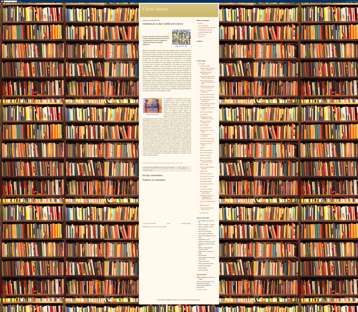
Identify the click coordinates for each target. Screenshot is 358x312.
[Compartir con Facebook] (184, 168)
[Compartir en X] (182, 168)
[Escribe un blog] (180, 168)
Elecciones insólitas (205, 181)
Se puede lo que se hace (207, 138)
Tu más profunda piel (206, 189)
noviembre (203, 66)
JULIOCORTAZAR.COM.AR (206, 28)
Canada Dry (203, 171)
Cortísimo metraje (205, 155)
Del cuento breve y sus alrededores (206, 100)
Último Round (155, 9)
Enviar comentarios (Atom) (159, 226)
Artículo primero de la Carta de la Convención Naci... (207, 82)
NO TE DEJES (204, 125)
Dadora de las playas (206, 150)
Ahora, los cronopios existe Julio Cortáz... (206, 161)
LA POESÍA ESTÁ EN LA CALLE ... (207, 108)
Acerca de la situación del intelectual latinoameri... (207, 77)
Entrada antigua (186, 223)
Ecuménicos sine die (206, 179)
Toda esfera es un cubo (207, 176)
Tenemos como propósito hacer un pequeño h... (207, 69)
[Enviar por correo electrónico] (178, 168)
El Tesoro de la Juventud (207, 94)
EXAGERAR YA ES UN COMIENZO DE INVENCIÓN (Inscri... (207, 197)
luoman (180, 300)
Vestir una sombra (205, 158)
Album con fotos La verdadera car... (205, 121)
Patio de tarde (204, 164)
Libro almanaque (203, 25)
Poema (202, 147)
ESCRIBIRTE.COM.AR (205, 30)
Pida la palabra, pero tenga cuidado (206, 192)
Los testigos (203, 186)
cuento (151, 170)
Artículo (200, 23)
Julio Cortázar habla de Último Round (207, 208)
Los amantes (204, 114)
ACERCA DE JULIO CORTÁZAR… (205, 73)
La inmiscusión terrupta (207, 97)
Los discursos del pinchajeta (205, 135)
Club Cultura (202, 34)
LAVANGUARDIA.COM (205, 32)
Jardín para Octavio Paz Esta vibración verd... (207, 87)
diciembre (203, 212)
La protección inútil (205, 128)
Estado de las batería (206, 112)
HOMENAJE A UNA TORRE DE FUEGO (206, 117)
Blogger (198, 300)
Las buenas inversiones (207, 141)
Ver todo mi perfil (202, 289)
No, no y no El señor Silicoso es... (206, 91)
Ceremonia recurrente (206, 184)
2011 (200, 64)
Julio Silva (201, 36)
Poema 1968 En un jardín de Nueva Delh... (207, 104)
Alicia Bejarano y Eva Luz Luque (207, 278)
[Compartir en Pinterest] (185, 168)
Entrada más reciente (149, 223)
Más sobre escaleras (206, 152)
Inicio (168, 223)
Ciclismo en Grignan (206, 173)
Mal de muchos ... (205, 205)
